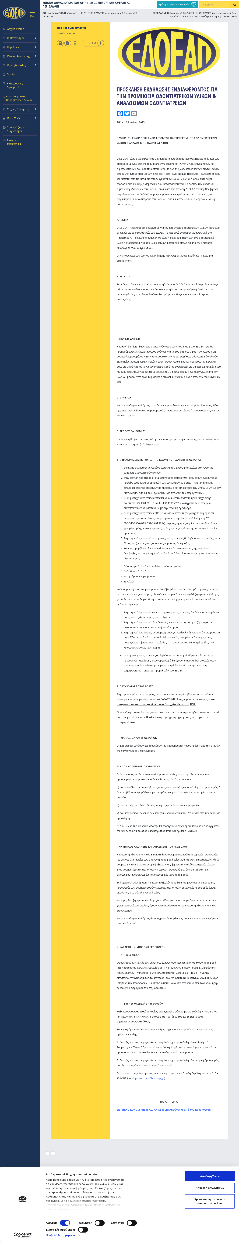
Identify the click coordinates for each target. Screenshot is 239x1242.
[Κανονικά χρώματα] (75, 42)
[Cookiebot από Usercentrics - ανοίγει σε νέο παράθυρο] (22, 1235)
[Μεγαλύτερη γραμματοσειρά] (100, 42)
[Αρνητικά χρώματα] (67, 42)
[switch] (100, 1223)
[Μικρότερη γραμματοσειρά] (85, 42)
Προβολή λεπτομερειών (60, 1235)
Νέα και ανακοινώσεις (71, 28)
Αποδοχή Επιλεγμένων (210, 1187)
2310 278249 (230, 16)
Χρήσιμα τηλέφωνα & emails (174, 4)
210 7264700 (97, 13)
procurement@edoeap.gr (149, 1078)
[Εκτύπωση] (60, 42)
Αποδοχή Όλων (210, 1176)
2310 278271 (205, 13)
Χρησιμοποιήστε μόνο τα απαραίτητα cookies (209, 1201)
